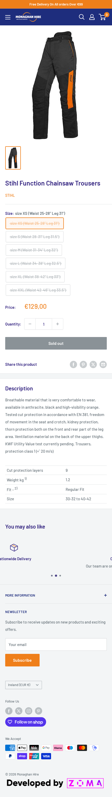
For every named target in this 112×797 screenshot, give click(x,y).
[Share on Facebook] (73, 364)
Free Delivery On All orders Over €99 (56, 4)
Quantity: (13, 324)
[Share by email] (103, 364)
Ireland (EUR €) (19, 685)
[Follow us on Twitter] (18, 711)
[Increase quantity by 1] (57, 323)
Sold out (56, 343)
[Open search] (82, 17)
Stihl (10, 195)
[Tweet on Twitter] (93, 364)
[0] (102, 17)
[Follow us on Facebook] (9, 711)
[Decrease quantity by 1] (29, 323)
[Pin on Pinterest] (83, 364)
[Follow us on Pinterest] (38, 711)
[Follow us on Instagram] (28, 711)
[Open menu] (7, 17)
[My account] (92, 17)
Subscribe (22, 660)
